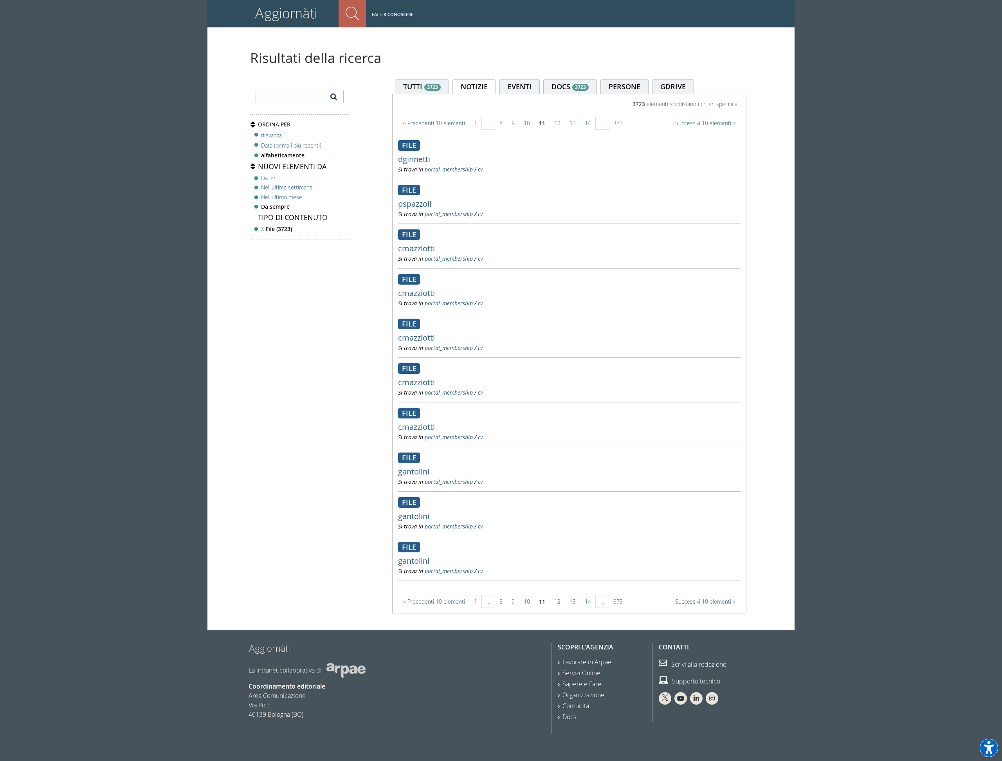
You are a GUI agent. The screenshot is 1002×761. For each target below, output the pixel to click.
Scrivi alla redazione (698, 664)
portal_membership (449, 169)
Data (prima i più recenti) (291, 145)
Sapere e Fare (581, 684)
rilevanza (271, 135)
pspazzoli (414, 203)
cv (480, 169)
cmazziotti (416, 248)
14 (588, 123)
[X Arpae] (665, 698)
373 (618, 123)
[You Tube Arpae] (680, 698)
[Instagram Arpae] (712, 698)
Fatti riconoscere (392, 14)
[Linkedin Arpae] (696, 698)
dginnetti (414, 159)
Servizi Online (581, 673)
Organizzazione (583, 695)
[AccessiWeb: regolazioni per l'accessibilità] (989, 748)
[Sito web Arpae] (346, 669)
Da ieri (269, 178)
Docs (569, 716)
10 (527, 123)
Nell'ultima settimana (286, 187)
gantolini (413, 471)
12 (557, 123)
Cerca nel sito (352, 13)
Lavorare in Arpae (586, 662)
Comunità (575, 705)
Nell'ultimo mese (281, 197)
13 (572, 123)
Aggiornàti (285, 13)
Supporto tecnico (695, 681)
